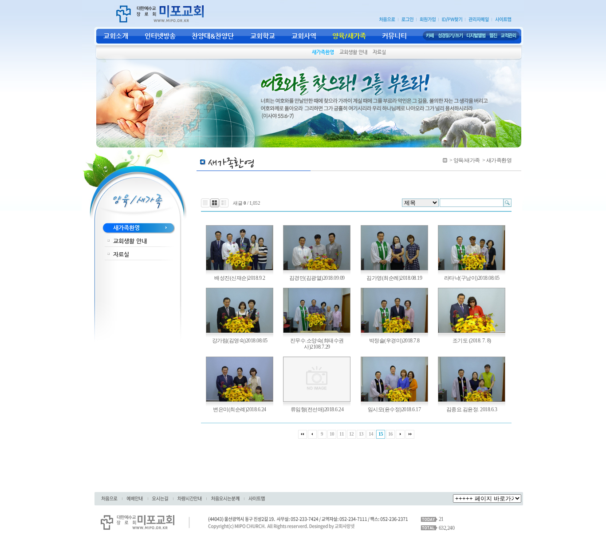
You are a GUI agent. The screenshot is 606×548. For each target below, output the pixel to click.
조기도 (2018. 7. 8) (472, 341)
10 (332, 434)
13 (361, 434)
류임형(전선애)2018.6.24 (317, 409)
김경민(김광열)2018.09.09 (317, 278)
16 (390, 434)
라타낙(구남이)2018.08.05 (472, 278)
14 (371, 434)
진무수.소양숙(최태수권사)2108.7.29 (317, 344)
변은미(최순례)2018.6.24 (239, 409)
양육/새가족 (466, 160)
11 (341, 434)
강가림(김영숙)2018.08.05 (240, 341)
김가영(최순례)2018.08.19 (394, 278)
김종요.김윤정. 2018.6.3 (471, 409)
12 (351, 434)
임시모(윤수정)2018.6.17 (394, 409)
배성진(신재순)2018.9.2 (239, 278)
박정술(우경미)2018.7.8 (394, 341)
